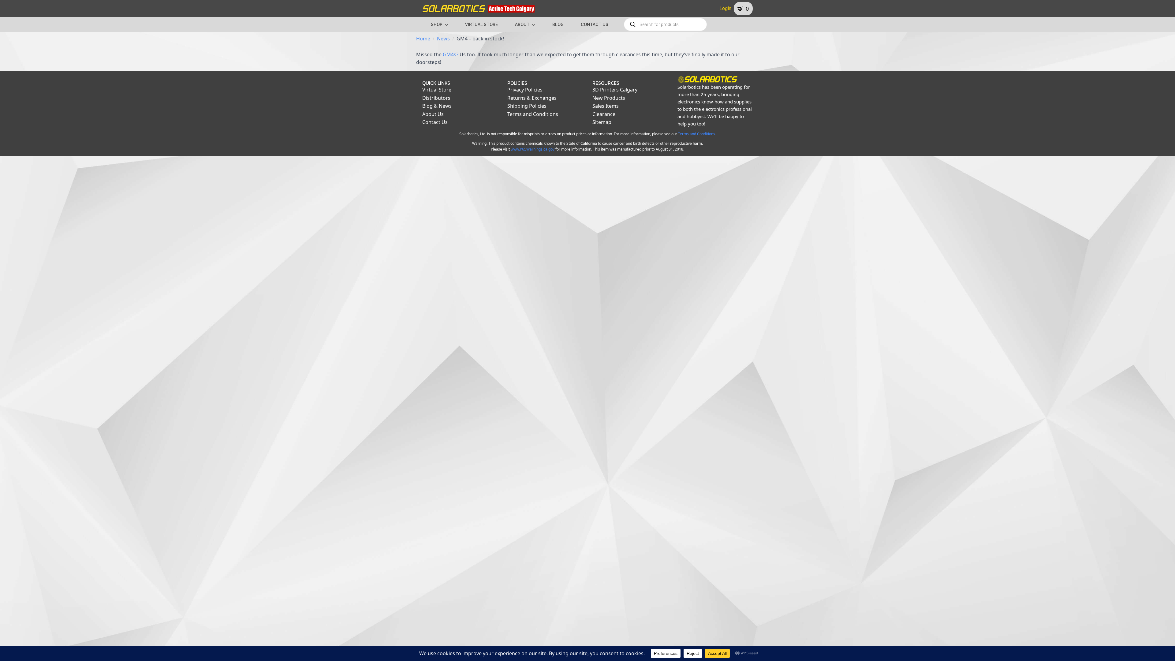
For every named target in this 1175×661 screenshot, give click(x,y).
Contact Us (435, 122)
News (443, 38)
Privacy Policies (525, 89)
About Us (433, 114)
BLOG (558, 24)
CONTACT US (594, 24)
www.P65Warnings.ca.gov (532, 149)
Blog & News (437, 106)
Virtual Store (436, 89)
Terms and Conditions (532, 114)
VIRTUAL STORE (481, 24)
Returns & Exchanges (532, 98)
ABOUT (522, 24)
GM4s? (450, 54)
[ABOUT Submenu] (535, 24)
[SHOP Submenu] (448, 24)
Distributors (436, 98)
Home (423, 38)
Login (725, 8)
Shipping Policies (526, 106)
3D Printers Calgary (614, 89)
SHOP (436, 24)
